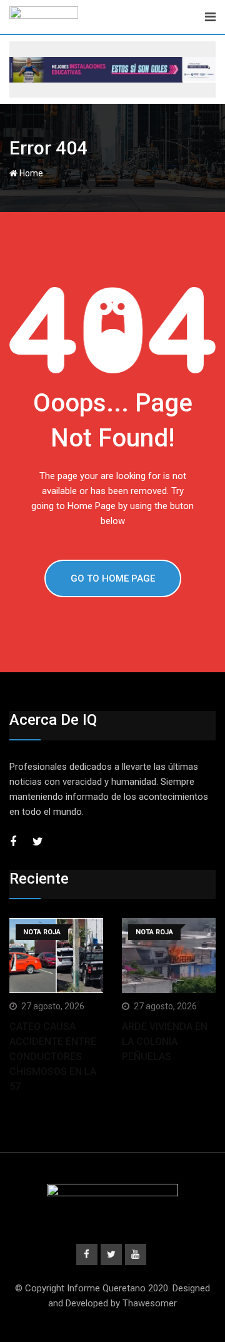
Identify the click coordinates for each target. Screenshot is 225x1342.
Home (30, 173)
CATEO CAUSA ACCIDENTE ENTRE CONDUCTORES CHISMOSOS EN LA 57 (52, 1056)
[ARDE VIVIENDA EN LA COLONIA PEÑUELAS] (169, 955)
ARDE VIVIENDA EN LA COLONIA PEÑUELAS (165, 1041)
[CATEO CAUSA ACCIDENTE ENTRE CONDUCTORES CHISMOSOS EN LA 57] (56, 955)
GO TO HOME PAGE (113, 578)
